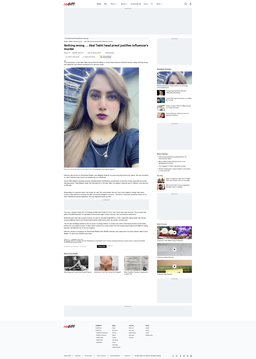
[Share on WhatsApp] (173, 356)
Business (115, 330)
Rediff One (98, 330)
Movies (114, 333)
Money (123, 4)
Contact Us (127, 355)
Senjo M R (81, 53)
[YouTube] (187, 356)
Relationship (149, 335)
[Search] (185, 4)
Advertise (77, 355)
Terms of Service (101, 355)
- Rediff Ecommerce (101, 335)
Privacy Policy (88, 355)
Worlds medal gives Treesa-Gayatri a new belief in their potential (175, 170)
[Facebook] (180, 356)
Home (99, 4)
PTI (69, 53)
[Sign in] (190, 4)
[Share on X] (177, 356)
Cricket (114, 337)
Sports (114, 335)
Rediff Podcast (116, 347)
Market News (132, 333)
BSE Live (131, 328)
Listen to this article (73, 57)
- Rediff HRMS (99, 337)
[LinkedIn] (191, 356)
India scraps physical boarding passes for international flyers (172, 158)
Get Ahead (115, 340)
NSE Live (131, 330)
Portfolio (131, 337)
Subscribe (101, 246)
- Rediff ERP (99, 342)
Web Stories (162, 224)
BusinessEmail (136, 4)
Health (147, 328)
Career (147, 333)
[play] (174, 233)
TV (152, 4)
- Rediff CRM (99, 340)
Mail (105, 4)
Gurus (146, 4)
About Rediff (67, 355)
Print (111, 245)
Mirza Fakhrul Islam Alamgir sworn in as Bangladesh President (172, 162)
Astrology (115, 345)
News (112, 4)
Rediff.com (142, 355)
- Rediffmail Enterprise (102, 333)
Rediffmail (98, 328)
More (158, 4)
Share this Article (90, 57)
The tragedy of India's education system (172, 166)
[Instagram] (184, 356)
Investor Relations (115, 355)
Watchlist (131, 335)
